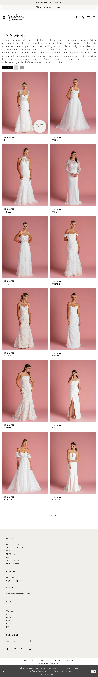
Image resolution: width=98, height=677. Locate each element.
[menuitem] (4, 17)
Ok (94, 671)
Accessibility (57, 660)
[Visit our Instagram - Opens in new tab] (15, 648)
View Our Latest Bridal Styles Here (49, 2)
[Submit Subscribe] (31, 641)
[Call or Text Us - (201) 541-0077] (77, 17)
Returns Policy (69, 660)
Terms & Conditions (43, 660)
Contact (9, 617)
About (8, 614)
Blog (8, 620)
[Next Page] (55, 515)
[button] (4, 17)
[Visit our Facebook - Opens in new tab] (7, 648)
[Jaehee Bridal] (16, 17)
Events (9, 624)
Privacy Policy (28, 660)
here (58, 674)
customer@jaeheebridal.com (18, 594)
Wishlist (9, 611)
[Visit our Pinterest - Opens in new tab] (22, 648)
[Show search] (94, 17)
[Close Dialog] (4, 671)
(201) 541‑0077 (12, 587)
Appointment (11, 608)
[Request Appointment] (88, 17)
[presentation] (25, 103)
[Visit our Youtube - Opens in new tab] (29, 648)
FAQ (8, 627)
